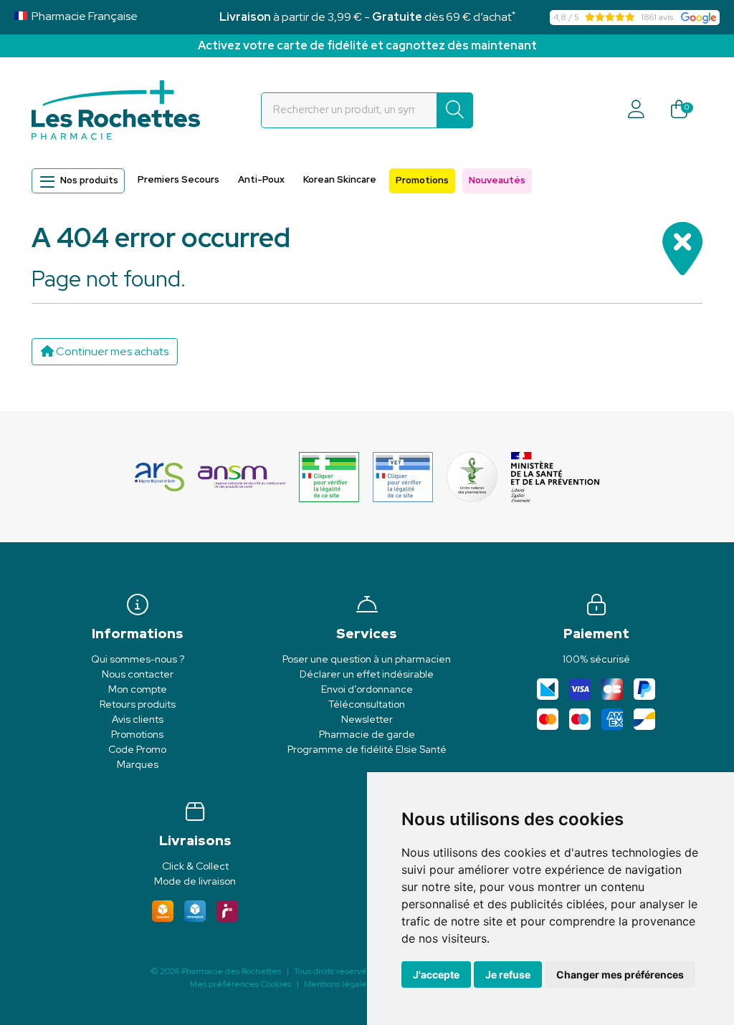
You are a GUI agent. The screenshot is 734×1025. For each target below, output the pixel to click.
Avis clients (137, 719)
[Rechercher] (455, 110)
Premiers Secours (178, 179)
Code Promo (137, 749)
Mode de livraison (195, 881)
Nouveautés (497, 180)
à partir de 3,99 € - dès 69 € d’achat (367, 16)
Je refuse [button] (507, 974)
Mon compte (137, 689)
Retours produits (138, 704)
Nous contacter (137, 674)
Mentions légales (337, 984)
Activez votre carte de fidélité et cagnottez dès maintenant (367, 45)
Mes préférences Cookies (240, 984)
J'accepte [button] (436, 974)
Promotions (422, 180)
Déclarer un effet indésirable (367, 674)
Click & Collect (195, 866)
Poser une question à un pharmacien (366, 659)
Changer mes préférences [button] (620, 974)
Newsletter (367, 719)
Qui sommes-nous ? (137, 659)
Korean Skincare (339, 179)
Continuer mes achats (111, 351)
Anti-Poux (261, 179)
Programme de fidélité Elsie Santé (367, 749)
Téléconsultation (366, 704)
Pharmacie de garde (367, 734)
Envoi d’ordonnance (367, 689)
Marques (137, 764)
